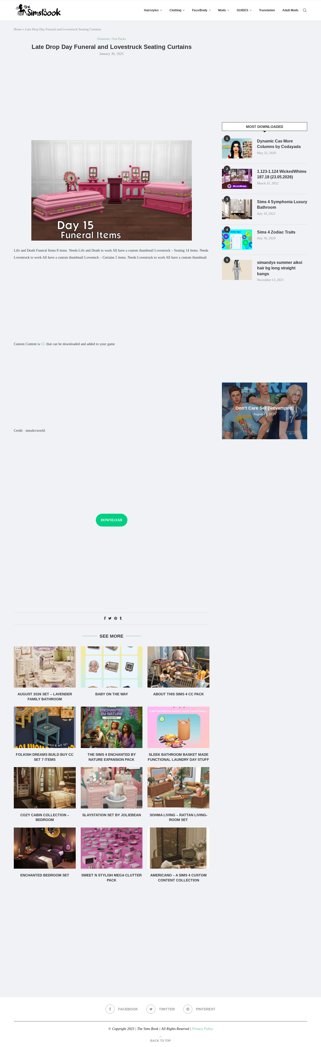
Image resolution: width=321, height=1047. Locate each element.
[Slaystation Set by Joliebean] (112, 787)
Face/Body (199, 10)
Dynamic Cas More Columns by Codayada (279, 144)
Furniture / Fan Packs (111, 39)
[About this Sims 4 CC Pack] (178, 667)
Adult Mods (290, 10)
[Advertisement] (111, 97)
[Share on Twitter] (110, 619)
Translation (267, 10)
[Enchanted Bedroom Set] (45, 848)
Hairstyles (151, 10)
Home (18, 29)
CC (43, 344)
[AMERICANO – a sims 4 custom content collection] (178, 848)
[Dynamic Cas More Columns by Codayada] (237, 148)
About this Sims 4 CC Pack (178, 694)
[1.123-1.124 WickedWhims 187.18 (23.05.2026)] (237, 179)
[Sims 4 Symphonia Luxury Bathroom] (237, 209)
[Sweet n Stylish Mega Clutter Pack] (112, 848)
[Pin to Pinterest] (115, 619)
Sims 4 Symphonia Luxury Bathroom (282, 204)
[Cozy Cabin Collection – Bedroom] (45, 787)
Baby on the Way (111, 694)
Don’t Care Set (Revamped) (264, 408)
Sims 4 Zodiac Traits (276, 232)
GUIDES (242, 10)
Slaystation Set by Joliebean (111, 815)
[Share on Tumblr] (121, 619)
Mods (222, 10)
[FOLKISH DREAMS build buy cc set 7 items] (45, 727)
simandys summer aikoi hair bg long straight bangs (279, 268)
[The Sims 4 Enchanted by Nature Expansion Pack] (112, 727)
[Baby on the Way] (112, 667)
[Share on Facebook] (105, 619)
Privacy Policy (202, 1029)
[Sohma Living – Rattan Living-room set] (178, 787)
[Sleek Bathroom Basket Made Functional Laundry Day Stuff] (178, 727)
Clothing (175, 10)
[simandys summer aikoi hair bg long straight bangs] (237, 270)
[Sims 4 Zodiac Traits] (237, 240)
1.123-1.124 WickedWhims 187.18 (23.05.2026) (281, 174)
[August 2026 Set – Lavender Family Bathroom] (45, 667)
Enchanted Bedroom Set (44, 875)
